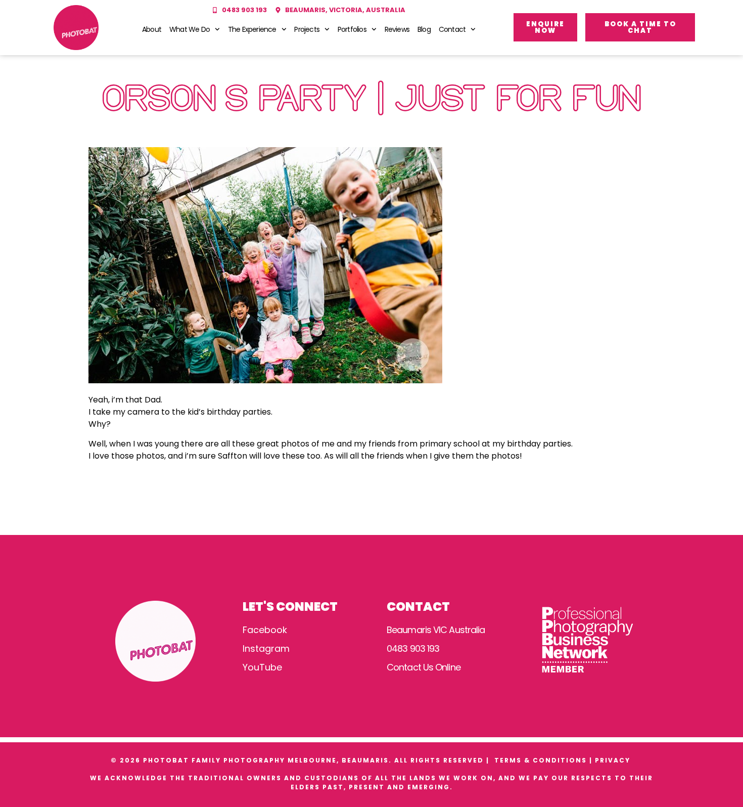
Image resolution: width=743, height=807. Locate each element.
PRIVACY (614, 760)
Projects (306, 29)
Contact (452, 29)
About (151, 29)
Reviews (397, 29)
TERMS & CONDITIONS (540, 760)
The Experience (252, 29)
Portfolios (352, 29)
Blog (424, 29)
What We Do (189, 29)
